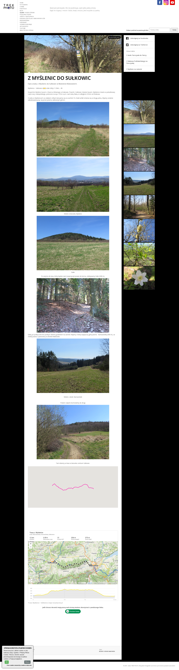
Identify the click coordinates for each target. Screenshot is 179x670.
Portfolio (23, 9)
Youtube (22, 28)
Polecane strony (25, 14)
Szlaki (22, 12)
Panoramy (23, 22)
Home (21, 3)
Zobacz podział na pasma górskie (137, 30)
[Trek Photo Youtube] (172, 2)
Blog (21, 10)
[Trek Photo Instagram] (166, 2)
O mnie (22, 7)
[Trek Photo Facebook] (159, 2)
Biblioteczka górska (26, 30)
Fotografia (24, 5)
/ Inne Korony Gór (39, 18)
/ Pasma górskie (29, 12)
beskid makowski (109, 651)
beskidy (101, 651)
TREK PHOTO (9, 6)
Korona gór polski (26, 18)
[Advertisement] (73, 628)
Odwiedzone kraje (26, 24)
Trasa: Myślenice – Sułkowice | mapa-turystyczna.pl (45, 603)
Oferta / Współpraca (27, 16)
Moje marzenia (24, 20)
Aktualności (24, 26)
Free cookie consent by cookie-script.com (19, 665)
